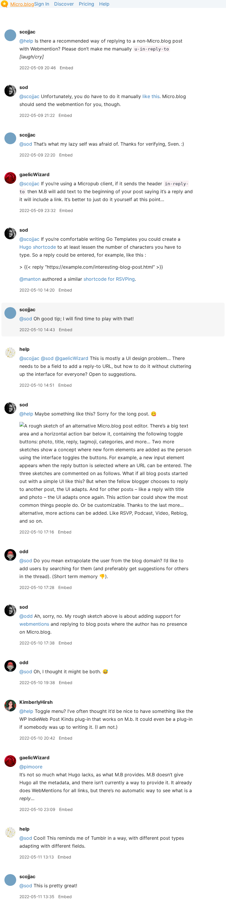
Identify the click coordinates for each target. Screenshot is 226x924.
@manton (30, 279)
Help (104, 4)
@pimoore (30, 767)
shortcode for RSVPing (109, 279)
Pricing (86, 4)
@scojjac (29, 96)
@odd (26, 616)
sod (23, 87)
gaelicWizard (34, 174)
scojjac (27, 32)
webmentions (34, 624)
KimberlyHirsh (36, 702)
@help (26, 41)
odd (23, 551)
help (24, 349)
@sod (25, 144)
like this (150, 96)
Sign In (41, 4)
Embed (66, 67)
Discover (64, 4)
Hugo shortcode (37, 247)
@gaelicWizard (71, 358)
